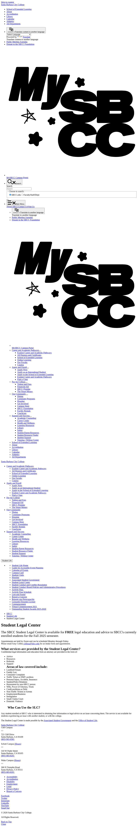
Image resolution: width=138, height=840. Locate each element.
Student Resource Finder (27, 435)
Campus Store (23, 406)
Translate (26, 37)
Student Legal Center (21, 582)
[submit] (7, 199)
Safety (20, 430)
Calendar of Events (20, 570)
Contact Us (23, 206)
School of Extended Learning (19, 9)
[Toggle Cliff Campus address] (2, 730)
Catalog (20, 365)
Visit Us (31, 206)
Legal (8, 786)
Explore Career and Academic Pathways (34, 353)
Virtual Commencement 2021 (24, 606)
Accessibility (11, 777)
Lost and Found (18, 594)
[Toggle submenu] (26, 382)
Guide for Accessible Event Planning (27, 568)
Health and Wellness (26, 423)
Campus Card (18, 573)
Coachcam (21, 413)
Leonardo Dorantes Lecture (23, 602)
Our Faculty (22, 362)
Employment (11, 784)
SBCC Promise (23, 389)
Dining (20, 396)
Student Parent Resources (28, 433)
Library (9, 16)
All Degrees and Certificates (29, 355)
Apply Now (22, 370)
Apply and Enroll (19, 367)
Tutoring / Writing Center (28, 440)
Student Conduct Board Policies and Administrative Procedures (39, 587)
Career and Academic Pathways (25, 350)
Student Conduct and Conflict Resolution (29, 585)
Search (9, 186)
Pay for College (18, 382)
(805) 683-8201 (7, 756)
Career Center (23, 420)
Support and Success (21, 416)
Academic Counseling (26, 418)
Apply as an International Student (31, 372)
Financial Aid (23, 387)
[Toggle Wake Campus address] (2, 763)
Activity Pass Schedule (21, 592)
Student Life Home (20, 565)
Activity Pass (18, 590)
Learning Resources (25, 425)
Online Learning (24, 360)
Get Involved (22, 403)
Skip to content (7, 2)
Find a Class (22, 379)
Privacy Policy (12, 789)
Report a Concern (19, 597)
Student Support (24, 437)
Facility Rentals (23, 411)
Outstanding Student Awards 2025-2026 (29, 609)
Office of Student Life (87, 720)
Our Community (19, 394)
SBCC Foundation (25, 408)
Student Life (11, 616)
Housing (21, 401)
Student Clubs (18, 575)
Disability (10, 781)
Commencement (19, 604)
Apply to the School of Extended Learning (35, 374)
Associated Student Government (25, 580)
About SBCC (12, 206)
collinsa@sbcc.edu (31, 644)
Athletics (10, 21)
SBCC (9, 613)
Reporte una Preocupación (23, 599)
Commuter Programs (26, 399)
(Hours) (18, 744)
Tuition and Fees (24, 384)
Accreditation (12, 14)
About (9, 12)
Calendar (10, 19)
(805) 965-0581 (7, 739)
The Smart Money (25, 391)
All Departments (13, 24)
